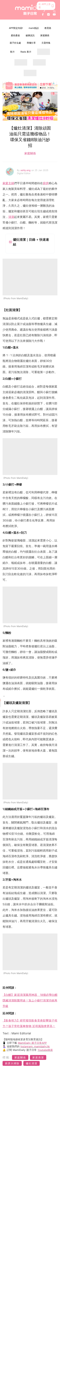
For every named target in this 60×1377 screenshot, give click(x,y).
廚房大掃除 (12, 1063)
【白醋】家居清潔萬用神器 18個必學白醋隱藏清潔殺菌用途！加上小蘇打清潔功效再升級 (30, 1000)
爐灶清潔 (31, 1063)
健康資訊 (30, 35)
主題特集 (45, 42)
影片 (12, 51)
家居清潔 (38, 1057)
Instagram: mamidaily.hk (35, 1046)
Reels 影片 (25, 51)
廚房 (46, 183)
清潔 (11, 217)
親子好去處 (15, 42)
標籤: (7, 1057)
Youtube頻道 (45, 1050)
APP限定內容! (16, 28)
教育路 (47, 28)
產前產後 (15, 35)
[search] (54, 11)
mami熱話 (34, 28)
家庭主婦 (8, 183)
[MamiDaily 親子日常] (30, 10)
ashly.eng (25, 170)
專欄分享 (31, 42)
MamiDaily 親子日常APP (32, 1042)
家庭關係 (44, 35)
